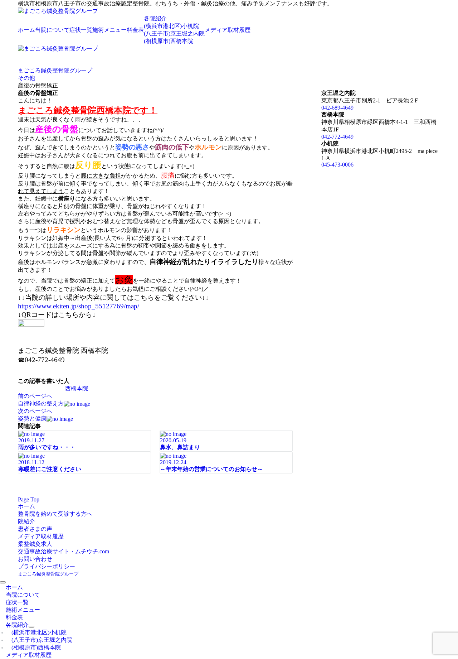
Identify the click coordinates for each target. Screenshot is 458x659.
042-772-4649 (337, 137)
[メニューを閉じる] (3, 582)
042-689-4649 (337, 108)
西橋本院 (76, 388)
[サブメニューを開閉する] (31, 627)
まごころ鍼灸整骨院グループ (48, 574)
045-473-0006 (337, 165)
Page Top (28, 499)
